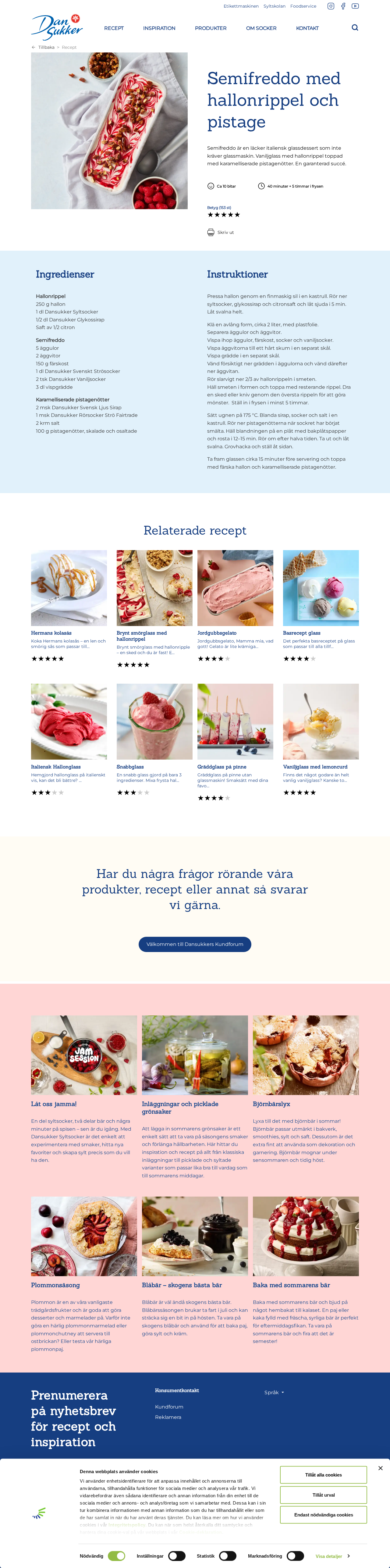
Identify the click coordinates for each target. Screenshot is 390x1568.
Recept (69, 47)
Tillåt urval (324, 1494)
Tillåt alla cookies (323, 1474)
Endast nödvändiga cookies (323, 1514)
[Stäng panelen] (380, 1468)
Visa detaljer (329, 1556)
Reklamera (168, 1417)
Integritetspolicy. (127, 1524)
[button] (114, 27)
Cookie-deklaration (200, 1532)
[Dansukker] (57, 27)
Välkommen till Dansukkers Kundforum (195, 944)
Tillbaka (46, 47)
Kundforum (169, 1407)
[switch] (177, 1556)
